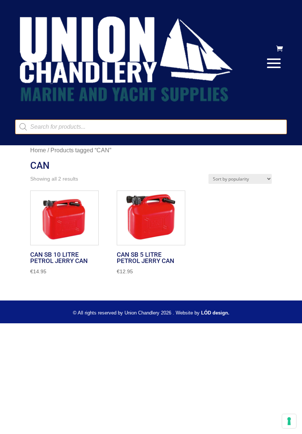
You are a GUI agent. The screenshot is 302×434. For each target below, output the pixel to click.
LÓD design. (215, 313)
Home (38, 150)
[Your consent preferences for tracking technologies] (289, 421)
